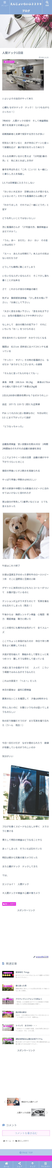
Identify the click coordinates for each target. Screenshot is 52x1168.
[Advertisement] (26, 931)
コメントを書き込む (26, 1133)
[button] (46, 603)
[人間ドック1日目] (31, 668)
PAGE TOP (27, 1152)
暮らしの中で (10, 904)
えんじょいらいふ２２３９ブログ (26, 7)
